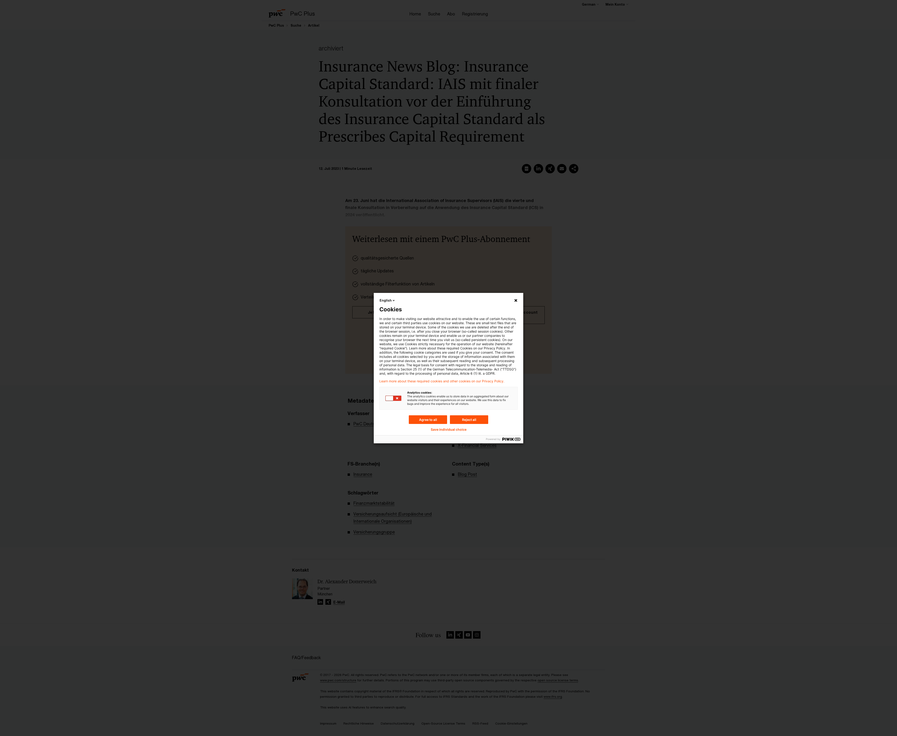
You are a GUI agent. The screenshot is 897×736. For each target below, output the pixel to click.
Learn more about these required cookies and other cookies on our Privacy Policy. (441, 381)
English (386, 300)
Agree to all (428, 420)
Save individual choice (448, 429)
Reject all (469, 420)
